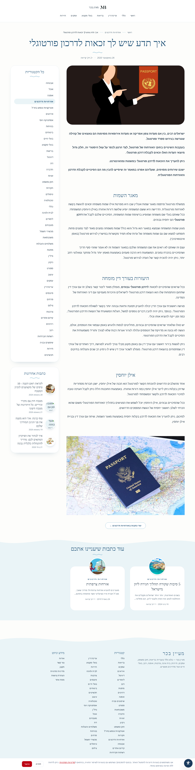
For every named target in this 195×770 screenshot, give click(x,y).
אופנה (50, 95)
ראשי (132, 15)
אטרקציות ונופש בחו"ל (42, 107)
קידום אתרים (47, 317)
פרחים (50, 299)
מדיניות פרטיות (57, 671)
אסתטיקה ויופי (46, 120)
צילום (50, 305)
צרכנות (49, 311)
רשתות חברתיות (45, 336)
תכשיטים (48, 354)
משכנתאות (48, 237)
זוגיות (50, 175)
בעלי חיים (48, 138)
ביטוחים (49, 132)
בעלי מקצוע (87, 15)
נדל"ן (50, 255)
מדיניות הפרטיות (67, 762)
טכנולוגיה (48, 200)
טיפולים (49, 194)
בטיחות (49, 126)
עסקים (74, 15)
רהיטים (49, 323)
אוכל (51, 89)
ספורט (50, 268)
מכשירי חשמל (46, 231)
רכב (51, 330)
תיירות (63, 15)
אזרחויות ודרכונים (113, 32)
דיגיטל (50, 157)
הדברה (49, 169)
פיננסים (49, 292)
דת (51, 163)
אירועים (49, 113)
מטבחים (49, 225)
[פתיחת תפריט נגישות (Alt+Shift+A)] (188, 763)
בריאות (100, 15)
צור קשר (60, 662)
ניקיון (50, 262)
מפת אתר (59, 679)
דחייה (38, 764)
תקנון (62, 666)
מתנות (50, 249)
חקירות (49, 187)
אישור (27, 764)
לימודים (49, 218)
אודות (61, 658)
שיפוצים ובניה (46, 342)
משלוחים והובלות (44, 243)
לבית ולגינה (47, 212)
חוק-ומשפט (47, 181)
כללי (124, 15)
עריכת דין (112, 15)
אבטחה (49, 82)
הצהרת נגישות (57, 675)
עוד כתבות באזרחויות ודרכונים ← (125, 525)
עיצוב (50, 274)
